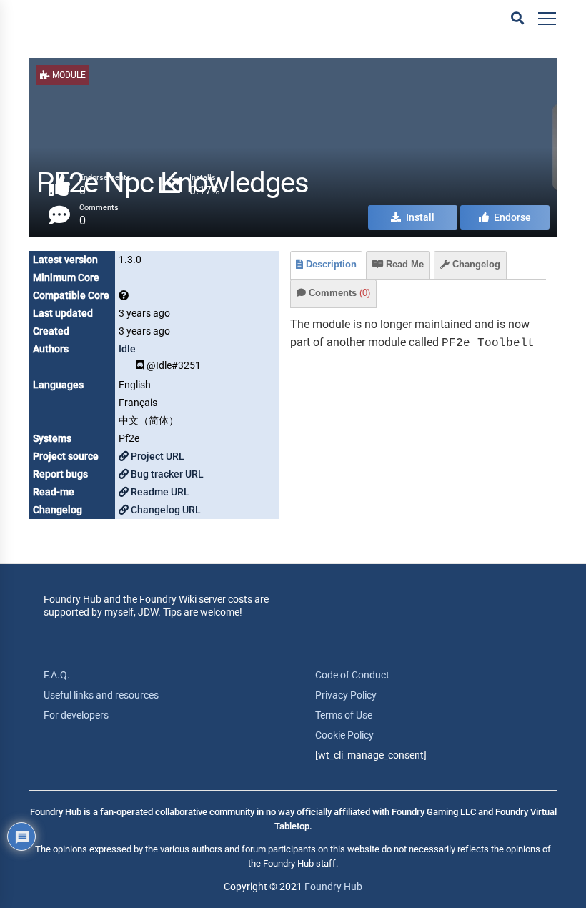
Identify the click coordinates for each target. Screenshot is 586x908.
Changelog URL (165, 509)
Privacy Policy (346, 695)
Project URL (156, 456)
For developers (76, 715)
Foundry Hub (333, 886)
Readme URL (159, 492)
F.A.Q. (57, 675)
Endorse (511, 217)
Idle (127, 349)
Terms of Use (343, 715)
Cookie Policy (344, 735)
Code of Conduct (352, 675)
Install (419, 217)
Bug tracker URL (166, 474)
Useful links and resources (101, 695)
